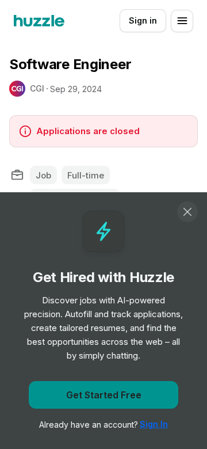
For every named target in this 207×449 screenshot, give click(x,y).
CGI (37, 88)
